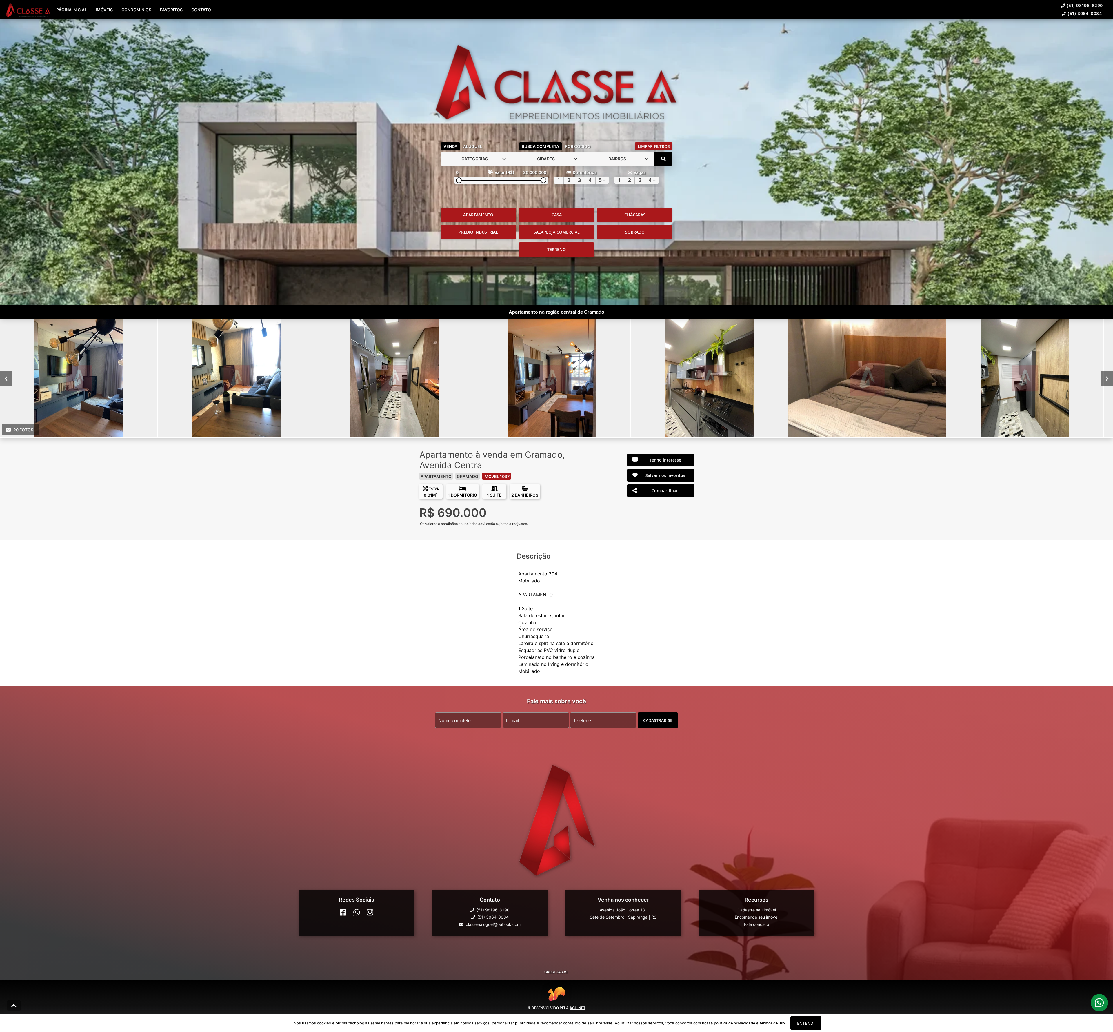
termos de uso (772, 1023)
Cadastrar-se (657, 720)
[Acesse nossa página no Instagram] (370, 912)
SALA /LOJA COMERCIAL (557, 232)
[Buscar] (663, 159)
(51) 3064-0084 (1084, 13)
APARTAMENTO (478, 214)
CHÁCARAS (634, 214)
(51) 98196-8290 (1085, 5)
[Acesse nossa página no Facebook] (343, 912)
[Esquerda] (6, 378)
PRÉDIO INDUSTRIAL (478, 232)
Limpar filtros (654, 146)
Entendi (805, 1023)
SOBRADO (635, 232)
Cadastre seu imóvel (756, 909)
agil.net (577, 1007)
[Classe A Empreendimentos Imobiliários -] (556, 79)
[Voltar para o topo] (14, 1005)
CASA (557, 214)
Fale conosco (756, 924)
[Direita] (1107, 378)
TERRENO (556, 249)
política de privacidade (734, 1023)
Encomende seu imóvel (756, 917)
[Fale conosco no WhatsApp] (356, 912)
